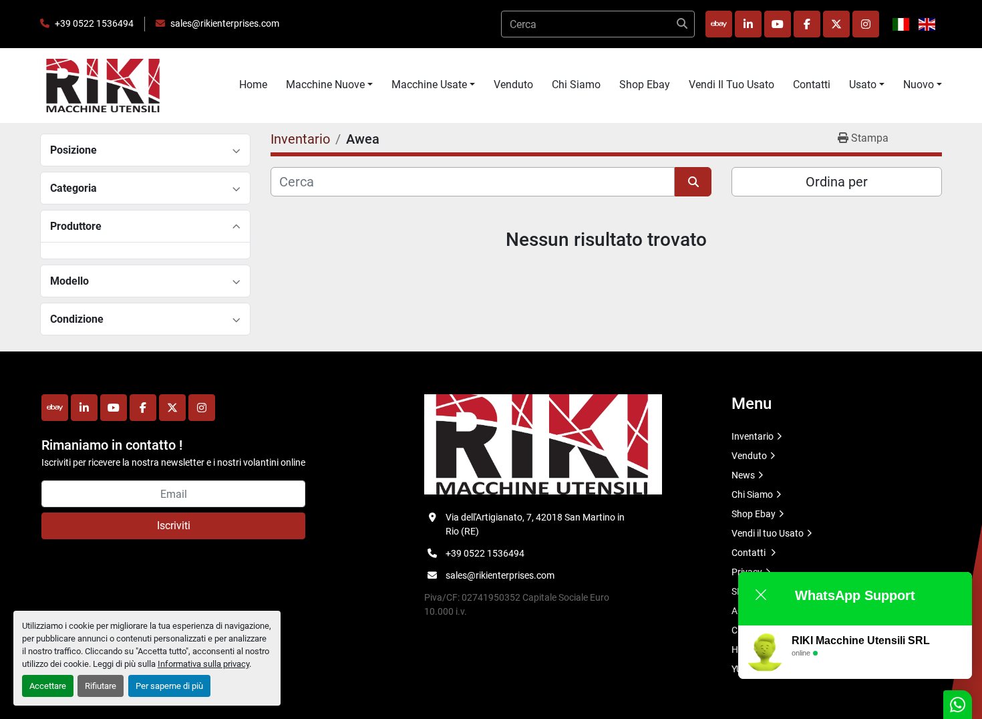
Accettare (47, 686)
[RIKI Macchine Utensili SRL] (543, 443)
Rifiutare (100, 686)
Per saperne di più (169, 686)
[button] (329, 85)
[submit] (681, 24)
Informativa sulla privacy (203, 664)
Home (253, 84)
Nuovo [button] (918, 84)
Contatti (811, 84)
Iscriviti (173, 525)
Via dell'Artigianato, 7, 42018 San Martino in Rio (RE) (535, 524)
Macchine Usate (429, 84)
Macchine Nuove (325, 84)
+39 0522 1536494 (94, 23)
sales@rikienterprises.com (224, 23)
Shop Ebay (644, 84)
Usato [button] (862, 84)
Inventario (752, 436)
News (743, 475)
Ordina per (837, 182)
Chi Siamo (576, 84)
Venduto (513, 84)
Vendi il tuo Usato (731, 84)
